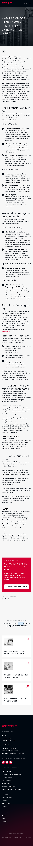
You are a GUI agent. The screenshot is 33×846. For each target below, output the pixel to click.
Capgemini (6, 332)
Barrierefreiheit (6, 837)
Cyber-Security (7, 783)
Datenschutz (17, 837)
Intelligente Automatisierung (11, 774)
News (3, 815)
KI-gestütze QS (7, 777)
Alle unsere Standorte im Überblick (13, 753)
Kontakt (4, 807)
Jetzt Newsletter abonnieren (15, 586)
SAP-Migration (6, 780)
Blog (3, 818)
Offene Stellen (6, 804)
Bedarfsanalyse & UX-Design (11, 789)
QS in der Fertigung (8, 786)
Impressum (27, 837)
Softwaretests (6, 771)
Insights (4, 821)
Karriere (4, 801)
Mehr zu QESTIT (7, 798)
